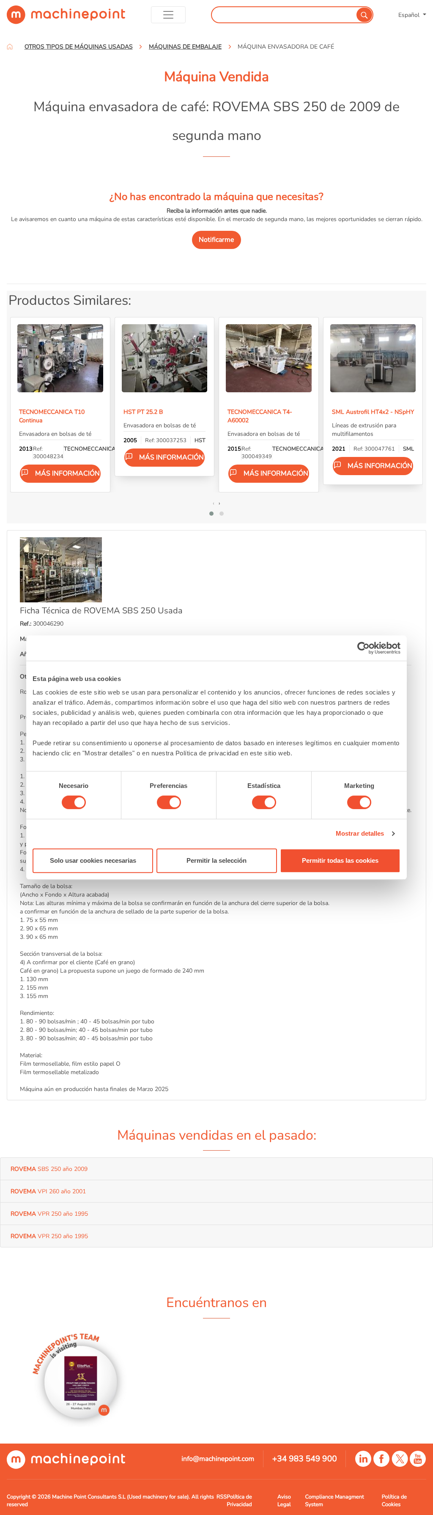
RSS (221, 1497)
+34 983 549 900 (304, 1458)
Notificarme (216, 239)
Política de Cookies (394, 1500)
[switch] (169, 802)
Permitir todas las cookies (340, 860)
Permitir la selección (216, 860)
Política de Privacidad (239, 1500)
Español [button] (409, 15)
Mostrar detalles (360, 833)
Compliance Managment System (334, 1500)
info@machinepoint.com (217, 1458)
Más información (67, 473)
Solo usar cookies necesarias (93, 860)
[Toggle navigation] (168, 14)
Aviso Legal (284, 1500)
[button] (211, 513)
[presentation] (213, 503)
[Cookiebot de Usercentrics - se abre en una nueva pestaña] (363, 648)
